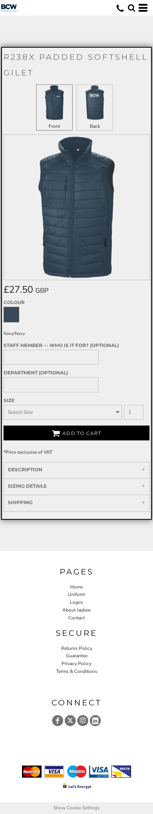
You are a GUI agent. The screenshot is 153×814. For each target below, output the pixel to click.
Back (95, 126)
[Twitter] (70, 720)
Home (76, 587)
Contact (76, 618)
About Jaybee (76, 610)
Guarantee (76, 656)
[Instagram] (82, 720)
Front (54, 126)
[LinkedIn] (95, 720)
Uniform (76, 594)
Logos (76, 602)
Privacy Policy (76, 663)
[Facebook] (57, 720)
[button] (131, 8)
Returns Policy (76, 648)
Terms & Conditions (76, 671)
